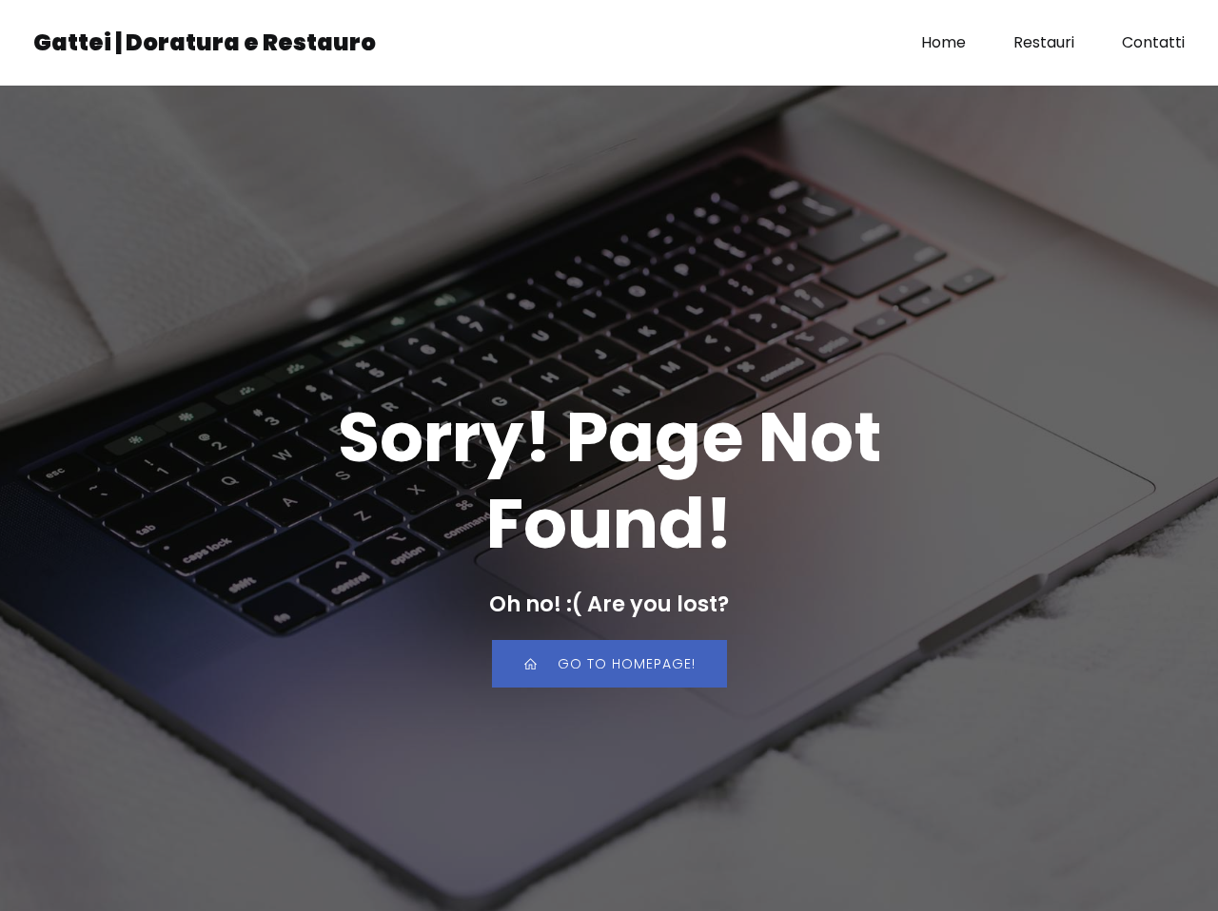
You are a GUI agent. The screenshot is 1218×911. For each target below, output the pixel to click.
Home (943, 42)
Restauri (1043, 42)
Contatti (1153, 42)
